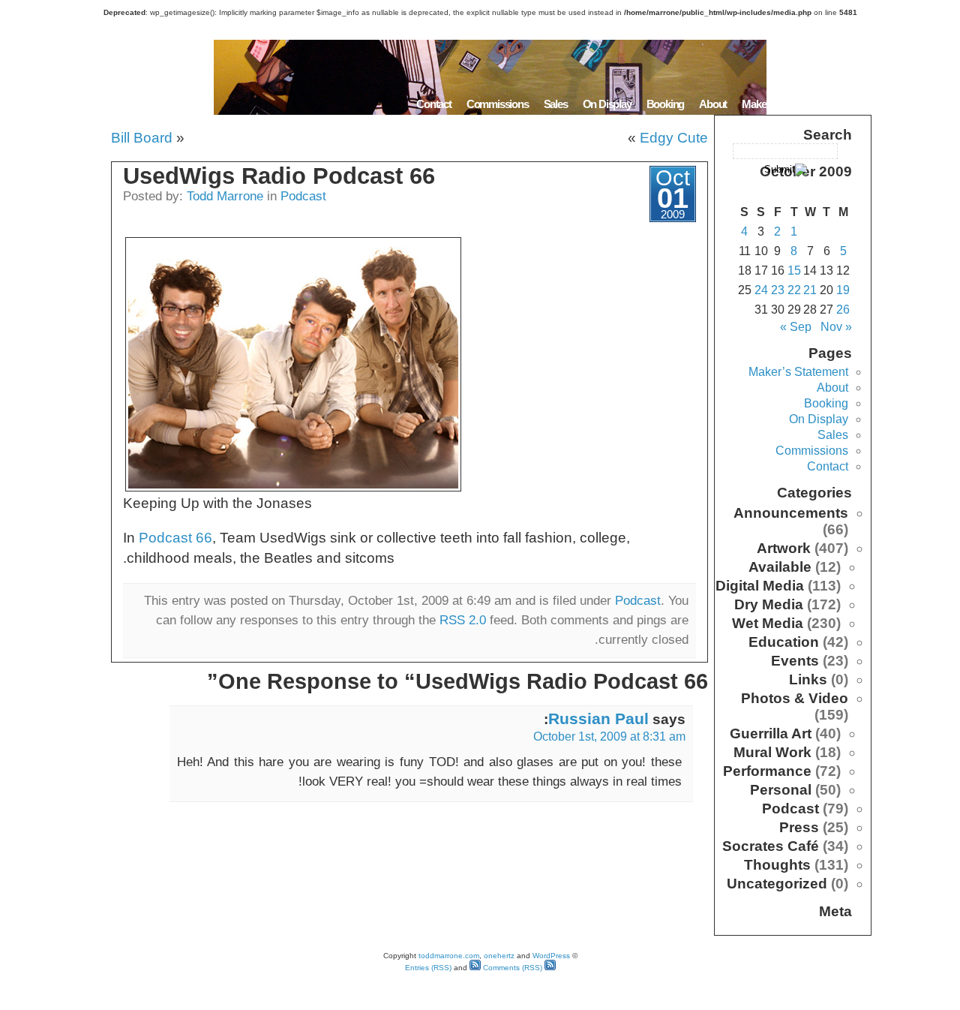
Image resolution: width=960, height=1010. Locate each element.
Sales (556, 104)
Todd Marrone (225, 195)
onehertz (499, 955)
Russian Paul (598, 718)
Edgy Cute (674, 138)
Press (799, 827)
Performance (767, 771)
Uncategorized (777, 883)
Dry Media (768, 604)
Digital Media (760, 586)
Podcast (303, 195)
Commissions (497, 104)
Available (780, 567)
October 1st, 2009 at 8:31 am (609, 736)
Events (795, 661)
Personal (781, 790)
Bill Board (141, 138)
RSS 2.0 (463, 619)
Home (852, 104)
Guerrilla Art (771, 733)
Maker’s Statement (783, 104)
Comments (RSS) (511, 967)
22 (794, 290)
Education (783, 642)
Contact (434, 104)
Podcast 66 (175, 538)
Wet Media (767, 623)
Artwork (784, 548)
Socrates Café (770, 846)
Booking (665, 104)
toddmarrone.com (448, 955)
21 (810, 290)
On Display (607, 104)
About (713, 104)
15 (794, 270)
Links (808, 679)
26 (843, 309)
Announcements (791, 513)
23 (777, 290)
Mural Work (773, 752)
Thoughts (777, 865)
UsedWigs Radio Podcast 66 (279, 176)
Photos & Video (794, 698)
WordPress (551, 955)
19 (843, 290)
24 (761, 290)
